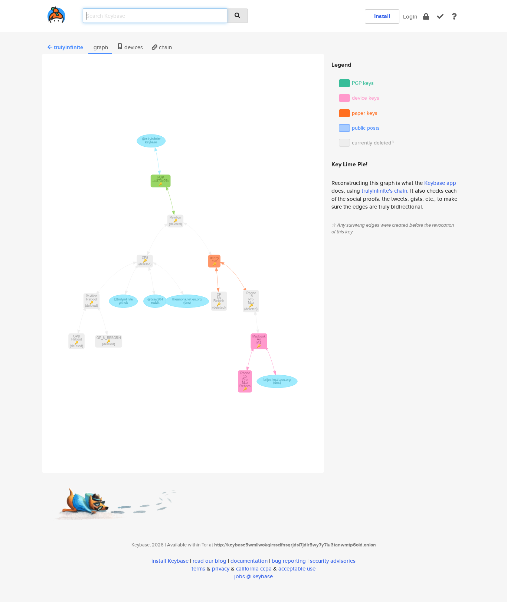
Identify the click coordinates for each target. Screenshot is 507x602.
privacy (220, 568)
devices (133, 47)
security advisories (333, 561)
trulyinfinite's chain (384, 190)
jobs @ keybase (253, 576)
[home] (56, 13)
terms (198, 568)
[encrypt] (426, 16)
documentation (249, 561)
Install (382, 16)
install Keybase (170, 561)
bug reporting (289, 561)
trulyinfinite (68, 47)
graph (100, 47)
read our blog (209, 561)
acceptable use (296, 568)
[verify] (440, 16)
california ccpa (254, 568)
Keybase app (440, 183)
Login (410, 16)
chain (164, 47)
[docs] (454, 16)
